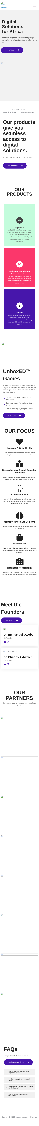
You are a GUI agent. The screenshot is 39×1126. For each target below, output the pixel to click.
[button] (35, 5)
